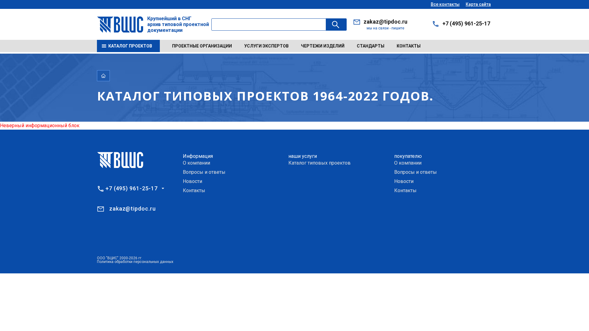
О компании (196, 163)
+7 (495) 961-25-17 (466, 23)
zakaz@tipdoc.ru (385, 21)
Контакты (409, 46)
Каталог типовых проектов (319, 163)
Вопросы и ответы (204, 172)
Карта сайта (478, 4)
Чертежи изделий (323, 46)
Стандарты (370, 46)
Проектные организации (202, 46)
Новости (192, 181)
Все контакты (445, 4)
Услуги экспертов (266, 46)
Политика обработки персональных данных (135, 262)
